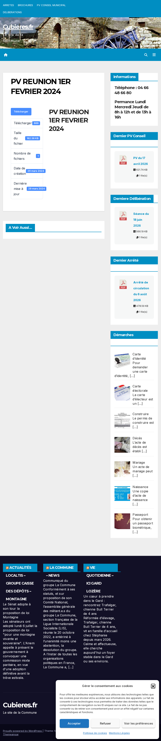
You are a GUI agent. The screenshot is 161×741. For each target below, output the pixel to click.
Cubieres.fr (18, 26)
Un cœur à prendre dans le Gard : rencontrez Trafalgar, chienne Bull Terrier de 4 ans (99, 605)
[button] (153, 686)
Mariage (139, 462)
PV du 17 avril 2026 (140, 161)
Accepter (74, 723)
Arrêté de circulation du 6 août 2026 (141, 291)
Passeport (140, 515)
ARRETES (8, 5)
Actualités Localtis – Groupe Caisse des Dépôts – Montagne (20, 583)
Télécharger (21, 111)
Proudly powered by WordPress (23, 730)
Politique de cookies (95, 733)
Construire (141, 414)
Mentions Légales (119, 733)
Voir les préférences (138, 723)
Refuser (105, 723)
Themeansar (10, 734)
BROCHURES (25, 5)
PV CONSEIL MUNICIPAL (51, 5)
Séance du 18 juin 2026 (141, 219)
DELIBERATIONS (12, 12)
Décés (137, 438)
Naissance (140, 487)
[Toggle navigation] (154, 54)
